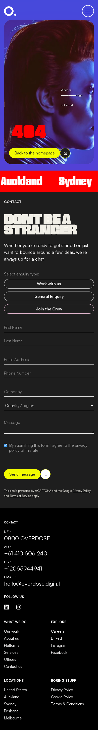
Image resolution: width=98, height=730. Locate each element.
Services (11, 652)
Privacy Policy (82, 491)
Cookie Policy (62, 697)
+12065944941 (23, 568)
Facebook (59, 652)
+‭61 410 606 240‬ (25, 553)
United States (15, 689)
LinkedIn (58, 638)
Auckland (11, 697)
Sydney (71, 181)
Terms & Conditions (67, 704)
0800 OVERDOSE (27, 538)
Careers (58, 631)
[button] (88, 11)
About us (11, 638)
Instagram (59, 645)
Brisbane (11, 711)
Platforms (11, 645)
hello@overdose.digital (32, 583)
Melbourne (13, 718)
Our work (11, 631)
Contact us (13, 666)
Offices (10, 659)
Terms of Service (20, 496)
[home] (10, 11)
